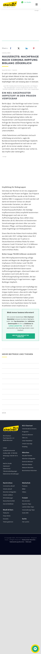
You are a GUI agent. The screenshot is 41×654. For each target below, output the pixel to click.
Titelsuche (6, 513)
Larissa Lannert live (15, 326)
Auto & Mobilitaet (8, 504)
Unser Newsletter (27, 441)
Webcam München (27, 467)
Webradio (28, 542)
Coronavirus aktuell (9, 486)
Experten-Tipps (26, 504)
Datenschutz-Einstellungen (11, 474)
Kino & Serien (26, 501)
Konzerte (5, 519)
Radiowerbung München (17, 542)
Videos (24, 492)
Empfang (24, 446)
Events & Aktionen (27, 435)
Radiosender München (28, 540)
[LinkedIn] (26, 48)
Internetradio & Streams (29, 429)
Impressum (6, 466)
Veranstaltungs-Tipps (28, 510)
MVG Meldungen (8, 498)
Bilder (23, 489)
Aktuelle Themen (27, 455)
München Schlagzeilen (28, 458)
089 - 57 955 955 (12, 453)
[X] (18, 48)
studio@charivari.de (9, 450)
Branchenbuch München (29, 470)
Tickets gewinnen (8, 522)
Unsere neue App (27, 443)
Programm (25, 432)
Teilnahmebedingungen (10, 471)
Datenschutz (6, 468)
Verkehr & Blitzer (8, 495)
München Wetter (27, 464)
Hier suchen (25, 522)
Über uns (24, 438)
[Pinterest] (34, 48)
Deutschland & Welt (9, 501)
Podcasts (24, 486)
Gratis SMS (25, 513)
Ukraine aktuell (7, 489)
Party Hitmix (6, 516)
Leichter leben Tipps (28, 507)
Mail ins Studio (7, 463)
